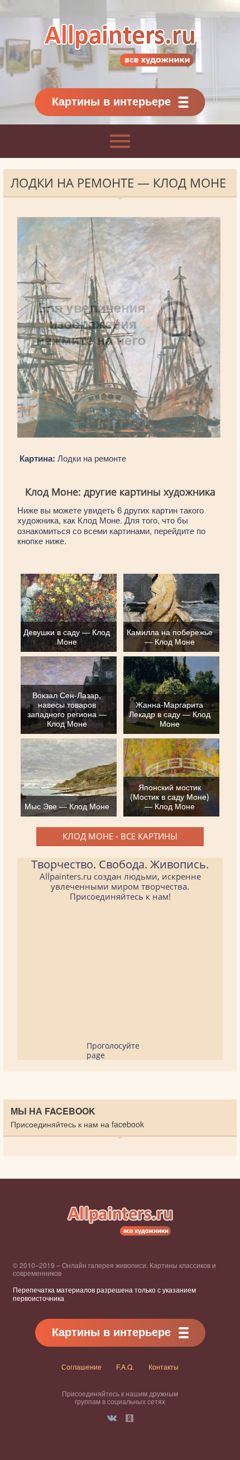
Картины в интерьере (111, 101)
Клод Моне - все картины (120, 836)
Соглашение (81, 1366)
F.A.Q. (125, 1366)
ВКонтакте (112, 1418)
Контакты (163, 1366)
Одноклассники (129, 1418)
